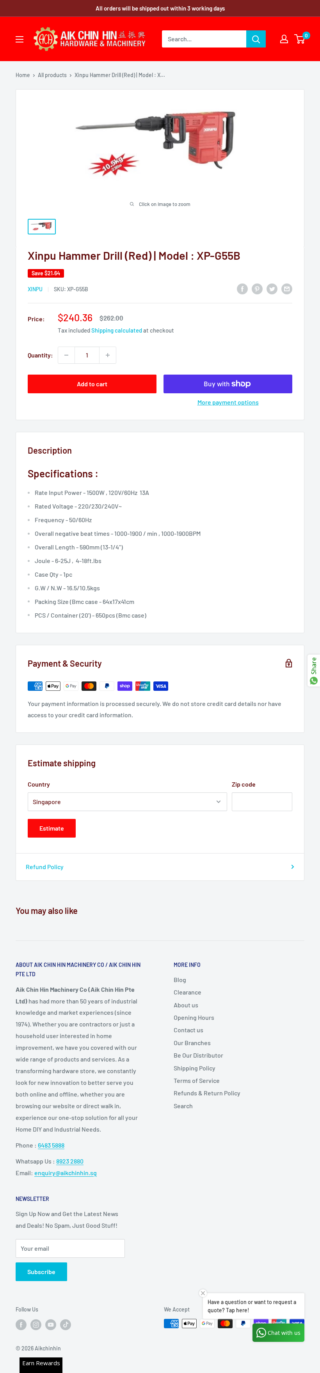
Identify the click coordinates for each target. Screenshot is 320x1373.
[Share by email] (286, 288)
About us (186, 1005)
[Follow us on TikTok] (65, 1324)
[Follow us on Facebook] (21, 1324)
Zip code (244, 784)
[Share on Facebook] (242, 288)
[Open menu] (19, 39)
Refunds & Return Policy (207, 1093)
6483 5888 (51, 1145)
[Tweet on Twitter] (272, 288)
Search (183, 1105)
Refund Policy (45, 866)
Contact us (188, 1029)
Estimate (51, 828)
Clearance (187, 992)
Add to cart (92, 383)
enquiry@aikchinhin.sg (65, 1172)
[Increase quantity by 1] (108, 355)
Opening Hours (194, 1017)
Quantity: (40, 355)
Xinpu (35, 289)
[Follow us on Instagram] (35, 1324)
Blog (180, 979)
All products (52, 75)
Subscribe (41, 1271)
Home (23, 75)
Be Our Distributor (198, 1055)
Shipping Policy (194, 1068)
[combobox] (204, 39)
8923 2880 (70, 1161)
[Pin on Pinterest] (257, 288)
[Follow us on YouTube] (50, 1324)
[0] (300, 39)
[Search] (256, 39)
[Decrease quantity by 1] (66, 355)
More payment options (228, 402)
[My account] (284, 39)
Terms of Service (197, 1080)
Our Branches (192, 1042)
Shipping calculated (116, 330)
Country (39, 784)
